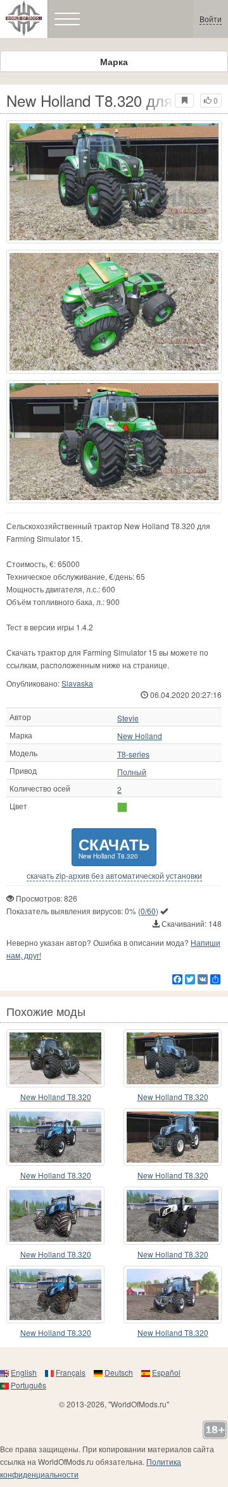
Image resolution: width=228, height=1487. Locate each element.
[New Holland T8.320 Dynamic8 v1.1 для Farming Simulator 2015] (173, 1216)
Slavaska (77, 683)
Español (166, 1372)
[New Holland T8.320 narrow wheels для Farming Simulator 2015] (173, 1137)
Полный (131, 772)
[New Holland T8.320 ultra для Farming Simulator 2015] (173, 1295)
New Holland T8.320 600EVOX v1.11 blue (55, 1176)
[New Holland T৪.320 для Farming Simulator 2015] (55, 1058)
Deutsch (118, 1372)
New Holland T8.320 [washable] (55, 1255)
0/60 (148, 910)
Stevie (128, 718)
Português (28, 1385)
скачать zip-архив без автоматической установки (114, 876)
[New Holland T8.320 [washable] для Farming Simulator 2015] (55, 1216)
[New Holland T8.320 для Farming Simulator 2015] (114, 181)
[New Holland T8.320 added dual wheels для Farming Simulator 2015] (173, 1058)
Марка (114, 61)
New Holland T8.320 (55, 1096)
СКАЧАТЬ (114, 846)
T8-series (133, 754)
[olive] (122, 807)
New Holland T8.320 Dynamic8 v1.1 (172, 1255)
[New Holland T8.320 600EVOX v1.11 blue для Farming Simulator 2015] (55, 1137)
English (24, 1372)
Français (71, 1372)
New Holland (139, 736)
